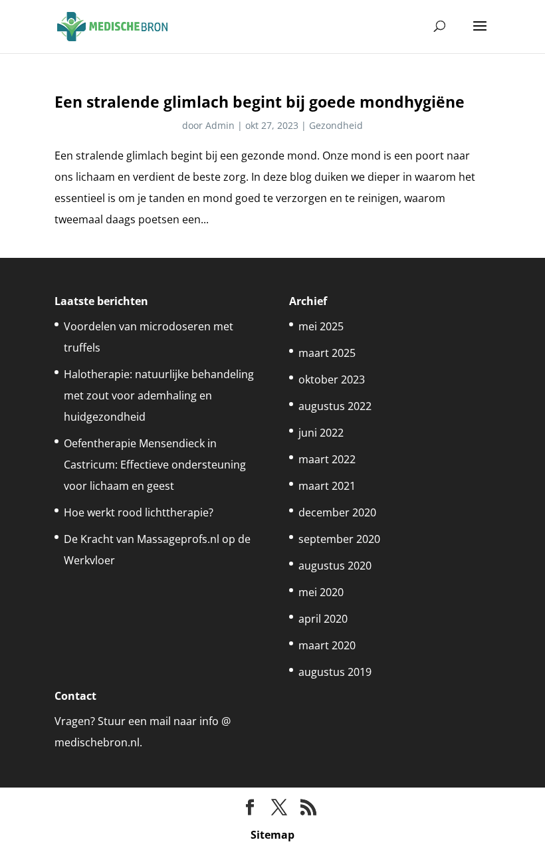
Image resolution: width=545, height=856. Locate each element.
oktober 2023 (331, 379)
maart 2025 (327, 353)
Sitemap (272, 834)
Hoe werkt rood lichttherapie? (138, 512)
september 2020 (339, 539)
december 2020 (337, 512)
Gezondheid (336, 125)
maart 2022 (327, 459)
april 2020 (323, 618)
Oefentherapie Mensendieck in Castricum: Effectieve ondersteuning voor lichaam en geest (155, 464)
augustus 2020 (335, 565)
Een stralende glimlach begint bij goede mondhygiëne (259, 101)
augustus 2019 (335, 672)
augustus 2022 (335, 406)
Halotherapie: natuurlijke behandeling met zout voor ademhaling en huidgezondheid (159, 395)
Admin (220, 125)
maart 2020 (327, 645)
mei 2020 (321, 592)
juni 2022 (321, 432)
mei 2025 (321, 326)
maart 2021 (327, 486)
